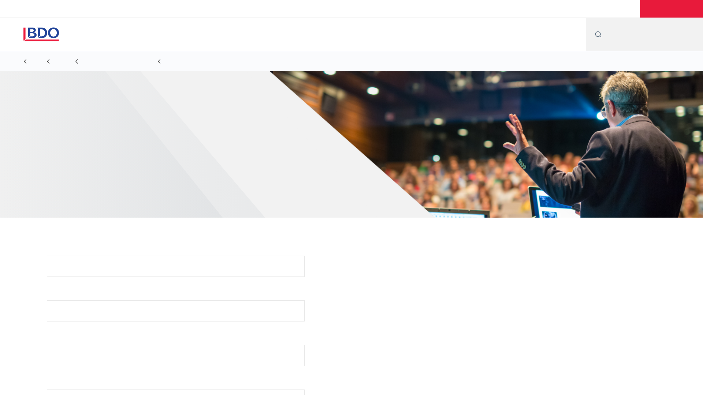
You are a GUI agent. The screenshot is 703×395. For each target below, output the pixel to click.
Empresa (58, 385)
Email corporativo (69, 295)
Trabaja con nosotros (579, 8)
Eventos (531, 8)
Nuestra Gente (490, 8)
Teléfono (58, 340)
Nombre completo (70, 251)
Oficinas (449, 8)
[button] (671, 9)
